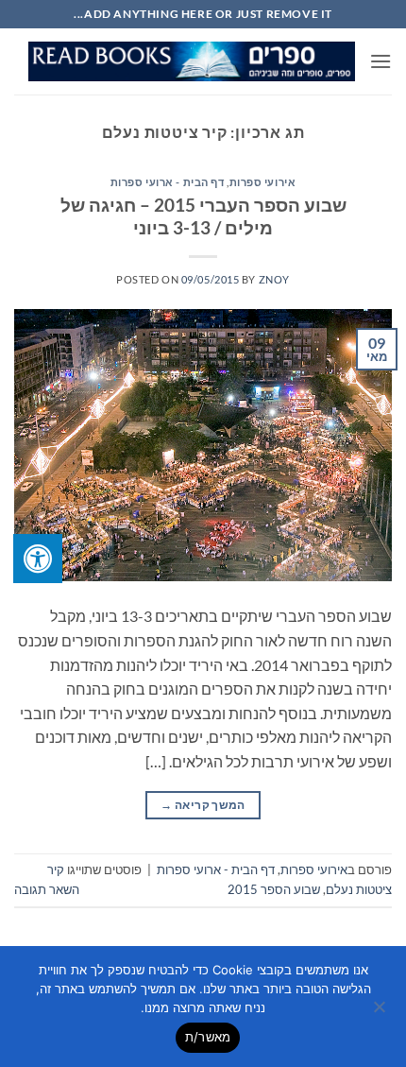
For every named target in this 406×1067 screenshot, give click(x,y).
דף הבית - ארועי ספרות (167, 182)
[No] (380, 1012)
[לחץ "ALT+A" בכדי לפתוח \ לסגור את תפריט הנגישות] (37, 558)
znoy (274, 279)
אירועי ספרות (262, 182)
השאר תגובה (46, 889)
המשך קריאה (203, 805)
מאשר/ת (208, 1036)
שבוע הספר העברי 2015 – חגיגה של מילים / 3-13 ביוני (203, 216)
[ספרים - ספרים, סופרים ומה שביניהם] (191, 62)
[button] (380, 61)
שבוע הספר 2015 (274, 889)
